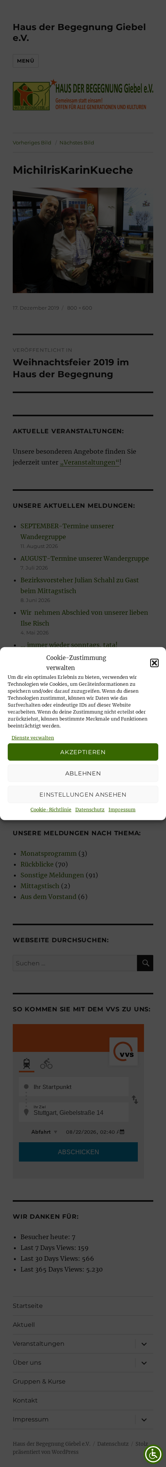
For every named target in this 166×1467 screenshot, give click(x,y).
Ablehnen (83, 773)
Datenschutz (90, 809)
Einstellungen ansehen (83, 794)
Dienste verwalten (33, 738)
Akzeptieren (83, 751)
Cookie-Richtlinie (50, 809)
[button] (154, 663)
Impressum (122, 809)
